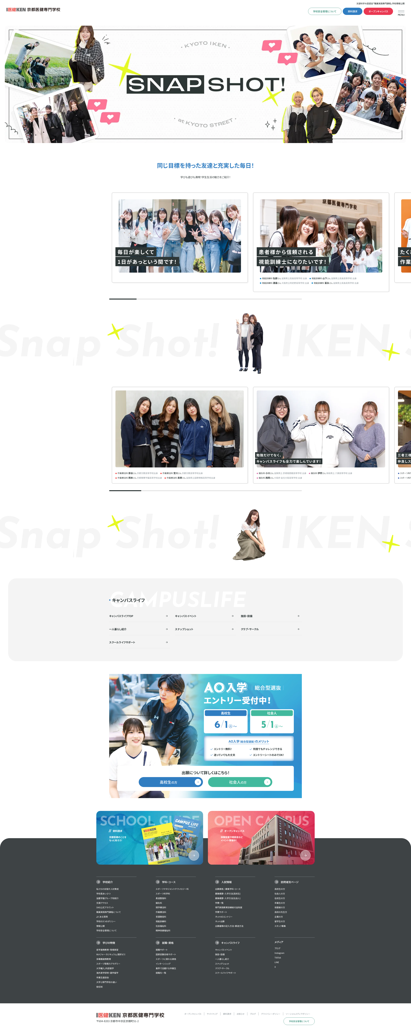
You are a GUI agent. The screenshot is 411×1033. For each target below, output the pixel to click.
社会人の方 (280, 893)
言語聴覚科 (161, 916)
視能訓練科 (161, 921)
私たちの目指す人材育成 (107, 888)
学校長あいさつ (103, 893)
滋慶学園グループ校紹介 (107, 898)
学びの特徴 (109, 943)
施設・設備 (220, 954)
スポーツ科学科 (163, 893)
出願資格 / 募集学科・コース (227, 888)
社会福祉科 (161, 925)
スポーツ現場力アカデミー (108, 963)
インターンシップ (163, 963)
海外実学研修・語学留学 (107, 972)
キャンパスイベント (223, 949)
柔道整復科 (161, 898)
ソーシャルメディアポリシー (298, 1013)
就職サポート (162, 949)
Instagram (279, 952)
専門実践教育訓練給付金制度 (228, 907)
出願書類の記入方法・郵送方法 (229, 925)
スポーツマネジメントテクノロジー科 (172, 888)
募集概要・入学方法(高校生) (227, 893)
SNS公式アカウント (105, 907)
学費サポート (221, 912)
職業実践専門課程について (108, 912)
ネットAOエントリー (223, 916)
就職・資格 (168, 943)
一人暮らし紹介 (222, 959)
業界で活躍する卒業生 (166, 968)
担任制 (99, 986)
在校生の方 (280, 898)
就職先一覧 (161, 972)
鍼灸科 (159, 902)
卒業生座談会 (102, 977)
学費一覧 (219, 902)
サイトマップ (212, 1013)
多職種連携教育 (103, 959)
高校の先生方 (281, 912)
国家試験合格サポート (166, 954)
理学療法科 (161, 907)
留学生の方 (280, 921)
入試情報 (226, 882)
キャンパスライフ (230, 943)
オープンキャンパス (378, 11)
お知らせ (241, 1013)
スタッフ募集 (280, 925)
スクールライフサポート (225, 972)
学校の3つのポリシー (106, 921)
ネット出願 (219, 921)
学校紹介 (108, 882)
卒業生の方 (280, 902)
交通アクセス (102, 902)
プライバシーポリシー (270, 1013)
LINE (277, 962)
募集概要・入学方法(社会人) (227, 898)
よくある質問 (102, 916)
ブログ (277, 948)
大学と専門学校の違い (106, 982)
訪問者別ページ (290, 882)
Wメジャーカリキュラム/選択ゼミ (111, 954)
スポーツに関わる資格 (166, 959)
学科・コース (168, 882)
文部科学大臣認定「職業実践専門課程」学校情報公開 (380, 3)
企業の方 (279, 916)
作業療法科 (161, 912)
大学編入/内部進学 (105, 968)
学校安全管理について (325, 11)
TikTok (278, 957)
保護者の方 (280, 907)
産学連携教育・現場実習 (107, 949)
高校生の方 (280, 888)
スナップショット (222, 963)
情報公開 (100, 925)
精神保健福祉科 (163, 930)
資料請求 (352, 11)
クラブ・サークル (222, 968)
